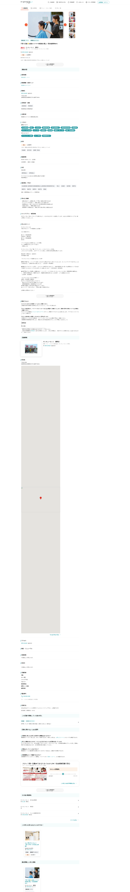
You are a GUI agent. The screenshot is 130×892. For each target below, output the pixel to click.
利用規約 (33, 330)
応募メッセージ (51, 756)
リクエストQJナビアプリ (38, 311)
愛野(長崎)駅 (25, 52)
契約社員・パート (25, 77)
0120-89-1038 (26, 696)
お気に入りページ (60, 737)
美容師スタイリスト (26, 85)
